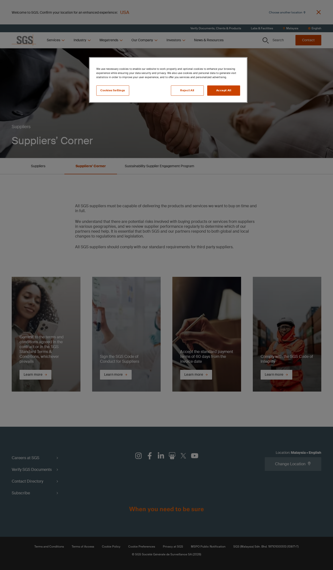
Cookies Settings (112, 90)
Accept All (223, 90)
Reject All (187, 90)
